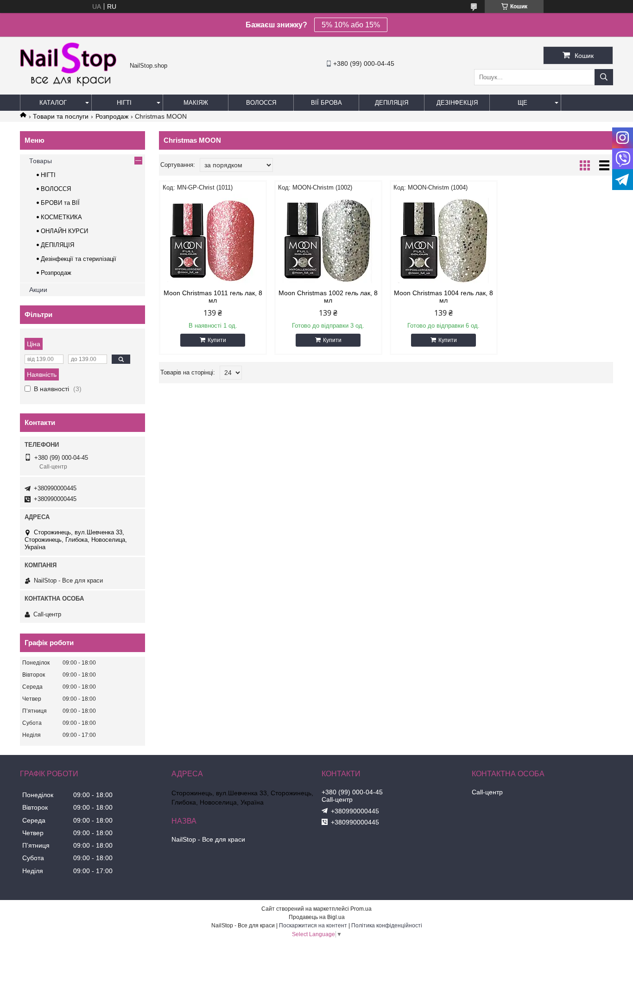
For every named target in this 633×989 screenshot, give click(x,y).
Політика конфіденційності (386, 925)
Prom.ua (361, 909)
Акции (38, 289)
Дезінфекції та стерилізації (78, 258)
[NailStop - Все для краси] (72, 85)
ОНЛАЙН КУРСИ (64, 231)
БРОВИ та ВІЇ (60, 202)
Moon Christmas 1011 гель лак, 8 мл (213, 296)
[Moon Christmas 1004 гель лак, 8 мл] (443, 240)
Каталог (53, 102)
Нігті (124, 102)
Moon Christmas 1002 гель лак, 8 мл (328, 296)
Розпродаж (111, 116)
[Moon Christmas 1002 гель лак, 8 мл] (328, 240)
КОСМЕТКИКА (61, 217)
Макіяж (196, 102)
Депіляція (391, 102)
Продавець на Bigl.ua (317, 917)
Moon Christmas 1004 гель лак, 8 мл (443, 296)
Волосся (261, 102)
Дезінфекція (457, 102)
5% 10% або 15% (351, 25)
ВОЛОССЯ (56, 188)
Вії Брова (326, 102)
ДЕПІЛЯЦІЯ (57, 244)
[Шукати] (604, 77)
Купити (217, 340)
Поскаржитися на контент (313, 925)
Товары (40, 161)
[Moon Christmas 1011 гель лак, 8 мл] (213, 240)
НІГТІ (48, 174)
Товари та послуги (61, 116)
